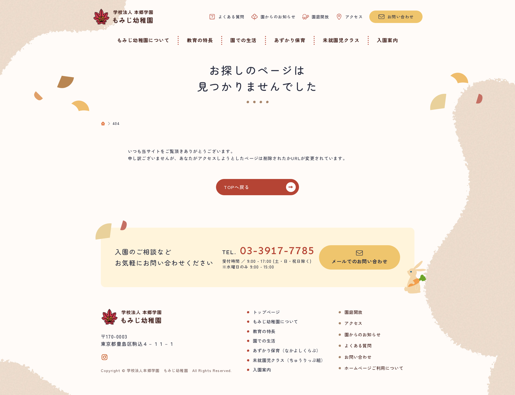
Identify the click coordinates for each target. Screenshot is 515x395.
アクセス (353, 323)
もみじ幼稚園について (275, 321)
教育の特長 (264, 331)
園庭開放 (353, 312)
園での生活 (264, 341)
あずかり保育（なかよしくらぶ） (287, 350)
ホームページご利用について (373, 368)
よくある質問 (358, 345)
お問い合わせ (358, 357)
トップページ (266, 312)
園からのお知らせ (362, 334)
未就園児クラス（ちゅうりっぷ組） (289, 360)
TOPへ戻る (236, 187)
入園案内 (262, 370)
